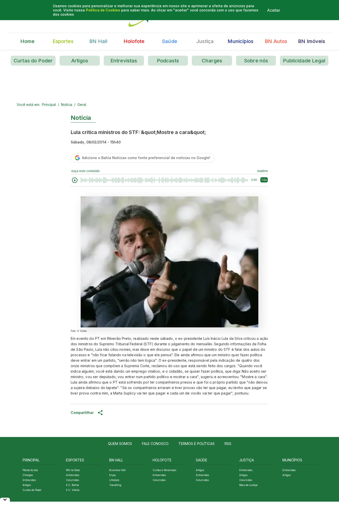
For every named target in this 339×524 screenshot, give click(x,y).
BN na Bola (73, 470)
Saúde (169, 41)
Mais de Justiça (248, 484)
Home (27, 41)
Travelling (115, 484)
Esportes (63, 41)
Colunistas (72, 480)
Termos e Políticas (196, 443)
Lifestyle (114, 480)
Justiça (205, 41)
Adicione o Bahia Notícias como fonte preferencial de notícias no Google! (146, 158)
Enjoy (112, 475)
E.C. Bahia (72, 484)
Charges (212, 61)
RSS (228, 443)
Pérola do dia (30, 470)
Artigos (79, 61)
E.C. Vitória (72, 489)
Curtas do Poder (33, 61)
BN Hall (98, 41)
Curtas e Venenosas (164, 470)
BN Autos (276, 41)
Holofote (134, 41)
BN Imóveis (311, 41)
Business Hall (117, 470)
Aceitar (273, 10)
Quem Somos (120, 443)
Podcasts (168, 61)
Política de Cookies (103, 10)
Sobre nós (256, 61)
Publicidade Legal (304, 61)
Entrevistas (123, 61)
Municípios (240, 41)
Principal (49, 104)
